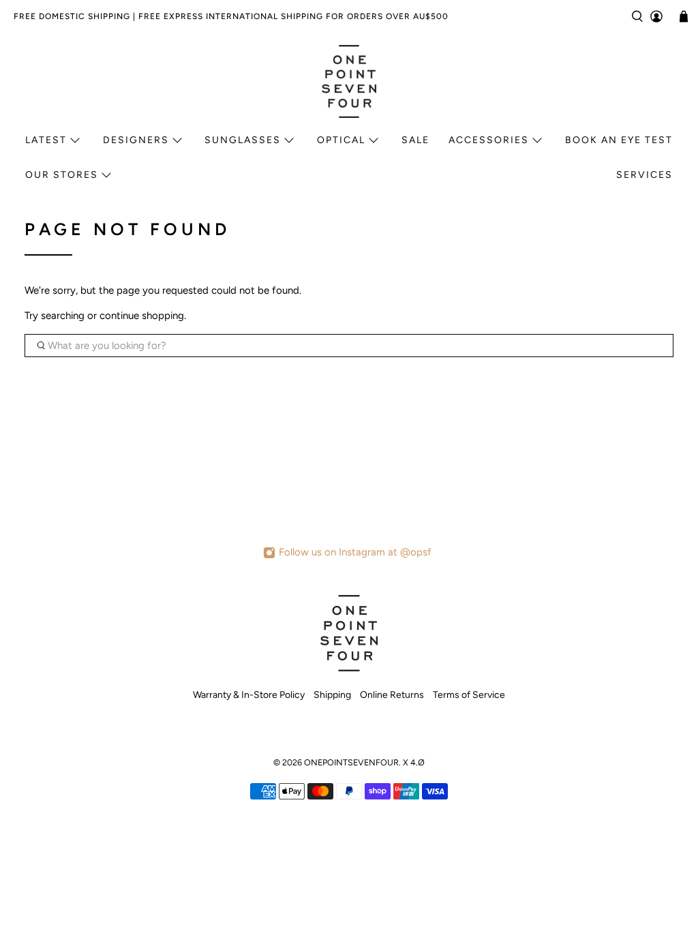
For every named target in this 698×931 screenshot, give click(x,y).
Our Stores (61, 175)
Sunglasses (242, 140)
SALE (415, 140)
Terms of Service (469, 695)
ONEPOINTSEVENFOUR (351, 762)
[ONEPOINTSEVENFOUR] (349, 81)
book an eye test (619, 140)
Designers (136, 140)
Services (644, 175)
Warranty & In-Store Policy (249, 695)
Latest (46, 140)
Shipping (332, 695)
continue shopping (142, 315)
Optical (341, 140)
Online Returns (392, 695)
